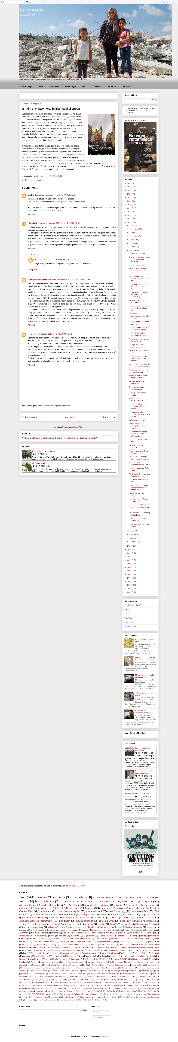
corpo (154, 982)
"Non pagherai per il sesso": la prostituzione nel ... (139, 278)
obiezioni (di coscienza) (123, 994)
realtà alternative (70, 997)
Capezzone (152, 985)
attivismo (130, 914)
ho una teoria (44, 901)
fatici (43, 962)
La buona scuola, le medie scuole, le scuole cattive (139, 414)
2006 (129, 574)
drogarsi (26, 947)
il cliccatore (105, 977)
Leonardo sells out (89, 927)
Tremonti (60, 988)
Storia (126, 930)
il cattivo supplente (112, 930)
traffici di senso (76, 974)
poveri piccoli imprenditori (134, 956)
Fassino (51, 979)
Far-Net (37, 988)
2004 (129, 581)
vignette (102, 962)
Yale (40, 994)
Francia (127, 927)
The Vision (128, 618)
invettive (152, 979)
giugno (133, 247)
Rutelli (141, 974)
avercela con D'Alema (149, 944)
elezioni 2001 (99, 1000)
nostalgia (53, 944)
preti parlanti (87, 914)
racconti (149, 905)
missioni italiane (129, 977)
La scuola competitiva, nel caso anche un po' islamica (139, 358)
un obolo (112, 87)
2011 (129, 557)
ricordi (66, 968)
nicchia (108, 994)
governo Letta (25, 944)
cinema (60, 897)
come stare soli (59, 977)
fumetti (113, 924)
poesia (123, 920)
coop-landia (143, 982)
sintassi (101, 985)
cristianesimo (45, 911)
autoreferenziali (106, 901)
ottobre (133, 233)
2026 (129, 183)
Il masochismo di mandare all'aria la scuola (137, 406)
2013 (129, 549)
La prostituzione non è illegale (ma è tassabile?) (138, 294)
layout (54, 1000)
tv (136, 901)
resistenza (72, 956)
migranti (51, 914)
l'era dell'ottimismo (75, 962)
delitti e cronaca (145, 917)
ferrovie (129, 979)
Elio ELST (88, 1000)
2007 (129, 571)
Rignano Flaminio (73, 979)
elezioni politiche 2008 (119, 939)
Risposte (34, 254)
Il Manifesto (129, 622)
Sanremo (85, 930)
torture (129, 985)
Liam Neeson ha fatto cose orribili (138, 500)
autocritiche (100, 965)
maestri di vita (28, 968)
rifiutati (106, 959)
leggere (77, 953)
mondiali (41, 968)
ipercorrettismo (24, 982)
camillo (111, 965)
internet (88, 905)
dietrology (89, 947)
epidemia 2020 (106, 920)
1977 (21, 979)
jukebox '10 (40, 944)
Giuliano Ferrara (40, 933)
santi (22, 897)
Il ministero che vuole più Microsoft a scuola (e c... (139, 286)
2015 (129, 222)
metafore (116, 977)
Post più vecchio (108, 417)
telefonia (114, 953)
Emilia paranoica (84, 920)
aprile (132, 531)
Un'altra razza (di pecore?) (136, 446)
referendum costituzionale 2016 (77, 939)
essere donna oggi (116, 911)
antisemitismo (40, 924)
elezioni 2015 (102, 988)
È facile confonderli (137, 253)
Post (96, 1012)
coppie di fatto (123, 965)
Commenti (98, 1017)
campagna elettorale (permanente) (36, 920)
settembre (134, 236)
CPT (36, 979)
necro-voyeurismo (26, 991)
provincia (121, 941)
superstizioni (53, 974)
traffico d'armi (103, 997)
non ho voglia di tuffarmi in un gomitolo (108, 933)
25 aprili (102, 936)
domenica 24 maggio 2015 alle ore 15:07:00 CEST (69, 279)
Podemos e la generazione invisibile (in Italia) (139, 316)
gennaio (133, 541)
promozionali (56, 997)
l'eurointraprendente (41, 982)
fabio (30, 334)
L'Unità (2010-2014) (132, 605)
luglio (132, 243)
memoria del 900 (139, 911)
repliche (148, 901)
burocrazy (81, 988)
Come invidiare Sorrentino (140, 265)
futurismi (105, 908)
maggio (133, 250)
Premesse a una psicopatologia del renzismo (137, 426)
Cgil (43, 979)
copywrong (63, 950)
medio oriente (68, 914)
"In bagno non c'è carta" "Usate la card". (139, 340)
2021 (129, 201)
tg (82, 956)
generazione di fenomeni (148, 924)
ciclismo (141, 997)
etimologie (29, 1000)
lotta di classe (58, 982)
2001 (129, 592)
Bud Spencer (140, 985)
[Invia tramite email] (51, 176)
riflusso (82, 997)
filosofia (36, 965)
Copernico (126, 953)
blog (75, 905)
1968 (112, 962)
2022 (129, 197)
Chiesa (51, 941)
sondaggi (75, 965)
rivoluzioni (92, 968)
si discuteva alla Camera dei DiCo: (52, 154)
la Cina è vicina (91, 959)
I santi (40, 87)
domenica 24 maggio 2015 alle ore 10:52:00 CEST (59, 223)
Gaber (113, 991)
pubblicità (95, 950)
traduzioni (143, 950)
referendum (154, 936)
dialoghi (23, 908)
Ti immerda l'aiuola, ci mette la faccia (138, 399)
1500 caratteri (30, 180)
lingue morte (89, 936)
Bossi (121, 962)
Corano (22, 988)
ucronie (91, 962)
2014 (129, 546)
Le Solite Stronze (73, 947)
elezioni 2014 (58, 956)
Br (84, 965)
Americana (40, 908)
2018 (129, 212)
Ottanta (136, 920)
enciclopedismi (38, 985)
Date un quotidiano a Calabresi (137, 519)
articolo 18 (99, 979)
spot (49, 991)
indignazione (70, 985)
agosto (133, 240)
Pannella (104, 971)
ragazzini (73, 930)
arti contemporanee (128, 944)
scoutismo (91, 985)
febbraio (133, 538)
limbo (78, 994)
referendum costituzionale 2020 (70, 1000)
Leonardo (31, 9)
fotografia (54, 971)
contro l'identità (51, 959)
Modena (139, 927)
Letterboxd (127, 87)
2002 (129, 589)
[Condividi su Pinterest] (61, 176)
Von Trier (70, 988)
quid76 (31, 195)
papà (154, 971)
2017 (129, 215)
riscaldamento (79, 968)
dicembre (134, 225)
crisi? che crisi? (136, 941)
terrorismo (85, 917)
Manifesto (27, 950)
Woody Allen (35, 959)
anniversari (88, 924)
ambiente (27, 956)
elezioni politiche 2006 (129, 971)
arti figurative (39, 936)
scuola (79, 897)
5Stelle (156, 947)
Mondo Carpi (149, 933)
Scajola (22, 977)
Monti (152, 956)
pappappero (40, 991)
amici (142, 936)
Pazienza (132, 997)
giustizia (151, 941)
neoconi (22, 930)
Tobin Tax (87, 979)
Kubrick (114, 997)
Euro (61, 927)
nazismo (62, 936)
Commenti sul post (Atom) (73, 427)
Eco (29, 988)
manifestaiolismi (94, 911)
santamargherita (39, 974)
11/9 (126, 959)
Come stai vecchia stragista (136, 494)
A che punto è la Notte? (136, 120)
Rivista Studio (130, 626)
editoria (91, 988)
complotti (72, 977)
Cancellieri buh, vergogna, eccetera (143, 712)
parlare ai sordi (141, 994)
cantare (66, 953)
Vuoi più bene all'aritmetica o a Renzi (139, 463)
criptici (81, 977)
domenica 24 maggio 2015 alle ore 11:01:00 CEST (58, 259)
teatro (64, 974)
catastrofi (102, 924)
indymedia (145, 971)
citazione (110, 979)
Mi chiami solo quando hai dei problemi (144, 676)
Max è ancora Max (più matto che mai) (138, 371)
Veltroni (23, 924)
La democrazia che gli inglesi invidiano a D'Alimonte (138, 433)
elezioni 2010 (93, 977)
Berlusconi (86, 901)
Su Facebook (97, 87)
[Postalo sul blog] (53, 176)
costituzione (24, 936)
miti (65, 924)
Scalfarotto (23, 994)
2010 (129, 560)
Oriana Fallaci (141, 953)
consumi (120, 979)
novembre (134, 229)
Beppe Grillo (72, 908)
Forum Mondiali (128, 968)
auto (111, 936)
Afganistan (89, 974)
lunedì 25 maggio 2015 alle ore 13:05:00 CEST (52, 334)
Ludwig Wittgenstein (127, 991)
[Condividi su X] (56, 176)
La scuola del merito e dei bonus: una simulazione (140, 365)
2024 (129, 190)
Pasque (33, 962)
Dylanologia (70, 87)
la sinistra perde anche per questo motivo (48, 930)
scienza (101, 947)
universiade (92, 956)
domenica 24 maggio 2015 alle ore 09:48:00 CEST (56, 195)
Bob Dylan (64, 920)
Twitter (133, 936)
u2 (114, 982)
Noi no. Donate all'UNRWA (74, 79)
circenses (152, 968)
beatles (127, 917)
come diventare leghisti (68, 911)
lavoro (51, 936)
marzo (132, 534)
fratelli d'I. (115, 927)
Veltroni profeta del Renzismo (137, 382)
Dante (134, 959)
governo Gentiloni (42, 1000)
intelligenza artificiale (70, 971)
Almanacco (24, 933)
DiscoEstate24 (56, 947)
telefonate (93, 971)
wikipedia (152, 977)
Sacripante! (152, 974)
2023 (129, 194)
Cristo (76, 924)
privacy (84, 971)
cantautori (151, 930)
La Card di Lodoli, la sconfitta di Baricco (137, 334)
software (91, 997)
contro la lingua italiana (33, 927)
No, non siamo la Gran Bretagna (138, 452)
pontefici (37, 914)
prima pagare (71, 982)
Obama (22, 959)
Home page (27, 87)
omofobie (41, 180)
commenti (23, 971)
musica (40, 897)
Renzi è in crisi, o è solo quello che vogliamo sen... (139, 308)
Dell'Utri (104, 991)
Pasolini (22, 962)
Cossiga (78, 991)
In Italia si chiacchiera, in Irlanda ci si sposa (139, 328)
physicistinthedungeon (37, 279)
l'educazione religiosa (126, 988)
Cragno (87, 991)
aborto (90, 944)
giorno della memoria (71, 959)
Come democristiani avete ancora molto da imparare (140, 259)
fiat (58, 994)
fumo (113, 988)
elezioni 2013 (100, 939)
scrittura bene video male (72, 944)
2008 (129, 567)
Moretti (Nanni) (148, 959)
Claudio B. (32, 223)
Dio (24, 953)
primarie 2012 (54, 968)
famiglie (150, 920)
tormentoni (106, 982)
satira (103, 968)
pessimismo (154, 994)
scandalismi (113, 968)
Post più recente (29, 417)
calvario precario (66, 941)
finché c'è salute (56, 962)
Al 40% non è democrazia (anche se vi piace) (139, 475)
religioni (70, 917)
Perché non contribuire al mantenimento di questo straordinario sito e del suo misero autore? (59, 438)
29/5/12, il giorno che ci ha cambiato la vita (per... (138, 270)
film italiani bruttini (142, 939)
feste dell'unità (138, 965)
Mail (83, 87)
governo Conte (153, 965)
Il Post (127, 609)
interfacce (114, 956)
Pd (64, 905)
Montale (123, 997)
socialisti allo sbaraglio (115, 985)
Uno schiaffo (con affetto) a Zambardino (139, 514)
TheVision (54, 917)
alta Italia (114, 971)
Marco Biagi (143, 991)
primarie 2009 (85, 982)
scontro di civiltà (110, 950)
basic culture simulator (127, 982)
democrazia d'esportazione (89, 941)
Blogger (104, 1036)
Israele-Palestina (48, 905)
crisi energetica (41, 956)
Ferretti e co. (48, 988)
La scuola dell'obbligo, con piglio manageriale (139, 458)
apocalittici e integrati (106, 944)
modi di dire (98, 994)
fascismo (101, 917)
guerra (90, 908)
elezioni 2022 (24, 985)
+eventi (127, 614)
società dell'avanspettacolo (119, 947)
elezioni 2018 (39, 947)
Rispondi (31, 214)
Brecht (29, 979)
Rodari (153, 991)
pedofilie (121, 936)
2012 (129, 553)
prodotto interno (42, 997)
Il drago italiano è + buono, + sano (137, 346)
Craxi (96, 991)
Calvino (69, 991)
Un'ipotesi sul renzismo (138, 420)
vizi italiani (59, 991)
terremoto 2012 (128, 950)
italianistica (37, 917)
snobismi (142, 977)
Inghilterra (142, 968)
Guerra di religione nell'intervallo (136, 388)
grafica (49, 985)
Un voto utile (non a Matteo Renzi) (137, 301)
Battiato (103, 905)
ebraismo (151, 927)
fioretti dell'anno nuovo (38, 971)
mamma (87, 994)
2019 (129, 208)
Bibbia (114, 917)
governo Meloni (127, 924)
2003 (129, 585)
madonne (55, 939)
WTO (33, 994)
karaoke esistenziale (79, 933)
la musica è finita (79, 950)
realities (64, 965)
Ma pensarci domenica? (145, 657)
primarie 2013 (27, 997)
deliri (64, 933)
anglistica (138, 930)
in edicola (58, 985)
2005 (129, 578)
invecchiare (72, 927)
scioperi (116, 959)
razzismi (121, 908)
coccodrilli (133, 905)
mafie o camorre (90, 953)
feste (104, 927)
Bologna (155, 950)
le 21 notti (74, 936)
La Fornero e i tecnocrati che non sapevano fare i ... (139, 507)
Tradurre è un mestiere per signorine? (138, 377)
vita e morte (134, 933)
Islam (55, 924)
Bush (103, 956)
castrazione (49, 994)
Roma (33, 939)
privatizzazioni (24, 974)
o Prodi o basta (50, 965)
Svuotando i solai (38, 953)
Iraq (25, 939)
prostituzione (38, 941)
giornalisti (69, 901)
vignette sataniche (141, 947)
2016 (129, 219)
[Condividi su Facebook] (58, 176)
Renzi (125, 901)
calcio (96, 930)
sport (96, 982)
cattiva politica (26, 905)
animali (44, 939)
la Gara (117, 905)
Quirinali (155, 953)
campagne (132, 962)
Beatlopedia (54, 87)
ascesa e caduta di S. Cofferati (39, 977)
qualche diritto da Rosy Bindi (83, 166)
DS (90, 965)
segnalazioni (138, 908)
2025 (129, 187)
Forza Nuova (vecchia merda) (108, 974)
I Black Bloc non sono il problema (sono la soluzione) (138, 487)
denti (148, 997)
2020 (129, 205)
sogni (104, 953)
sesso (102, 914)
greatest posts (141, 979)
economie (108, 941)
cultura (51, 927)
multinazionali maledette (147, 988)
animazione (54, 953)
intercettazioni (67, 994)
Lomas (60, 979)
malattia (81, 985)
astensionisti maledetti (45, 950)
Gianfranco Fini (129, 974)
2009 (129, 564)
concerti (54, 933)
